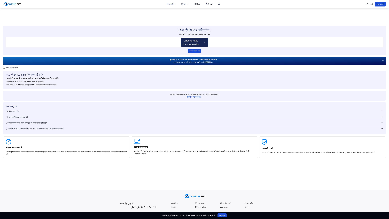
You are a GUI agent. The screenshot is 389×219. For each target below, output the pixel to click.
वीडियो (198, 4)
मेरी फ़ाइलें (210, 4)
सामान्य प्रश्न (201, 203)
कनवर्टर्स (171, 4)
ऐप (247, 207)
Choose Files (190, 42)
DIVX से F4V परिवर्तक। (194, 97)
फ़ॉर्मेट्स (175, 203)
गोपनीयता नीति (226, 203)
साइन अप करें (380, 4)
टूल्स (185, 4)
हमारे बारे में (250, 203)
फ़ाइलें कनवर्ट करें (195, 51)
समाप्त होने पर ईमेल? (12, 68)
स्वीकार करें (222, 215)
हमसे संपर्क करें (202, 207)
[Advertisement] (194, 13)
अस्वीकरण (225, 207)
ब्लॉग (174, 207)
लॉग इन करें (369, 4)
